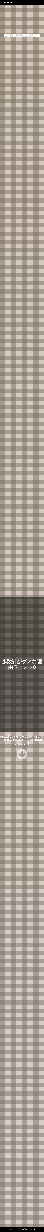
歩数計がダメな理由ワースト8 (23, 1229)
